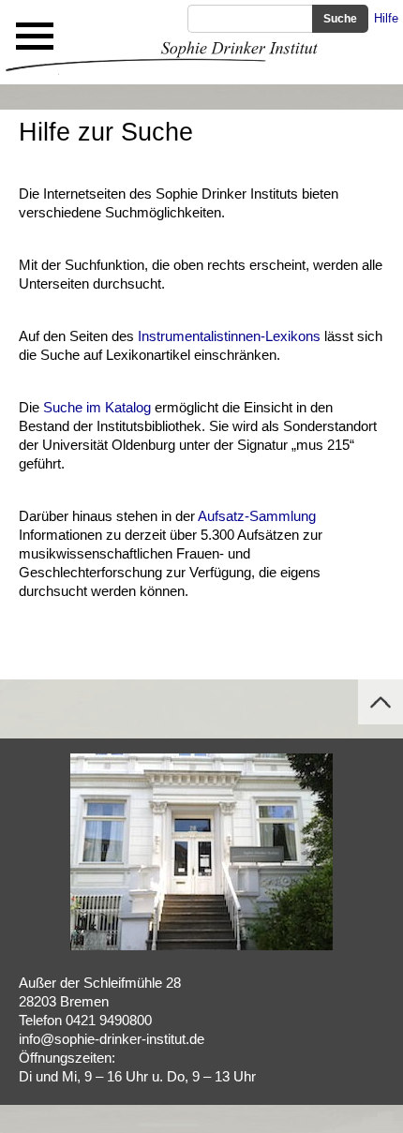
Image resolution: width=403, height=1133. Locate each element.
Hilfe (386, 18)
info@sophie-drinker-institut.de (111, 1039)
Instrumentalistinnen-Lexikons (229, 336)
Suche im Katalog (97, 407)
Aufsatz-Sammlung (257, 516)
